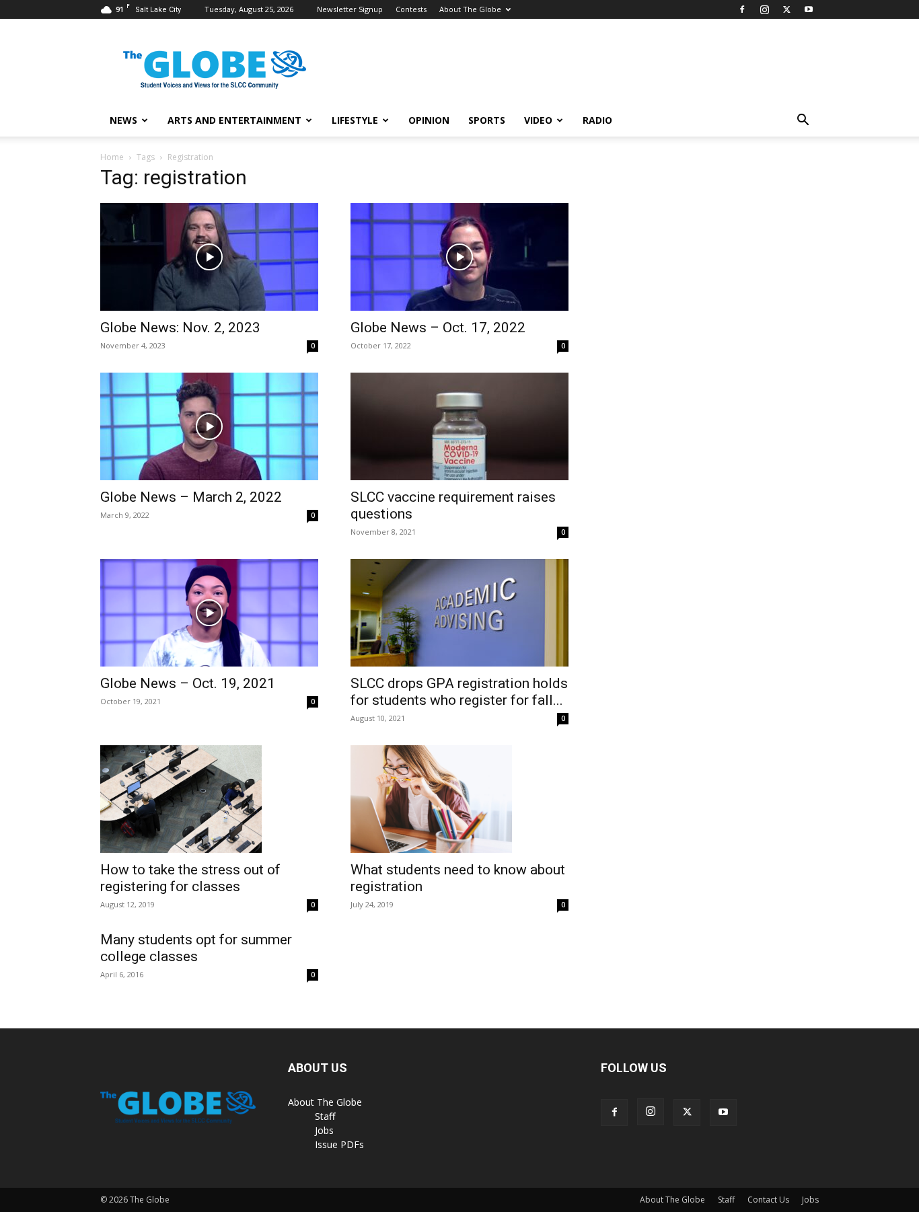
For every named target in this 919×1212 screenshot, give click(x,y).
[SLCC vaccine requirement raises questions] (459, 426)
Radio (597, 120)
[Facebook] (742, 9)
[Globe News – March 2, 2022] (209, 426)
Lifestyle (355, 120)
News (123, 120)
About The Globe (470, 9)
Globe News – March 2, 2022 (191, 497)
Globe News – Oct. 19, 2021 (187, 683)
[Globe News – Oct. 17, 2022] (459, 257)
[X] (786, 9)
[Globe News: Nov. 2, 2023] (209, 257)
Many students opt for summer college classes (196, 948)
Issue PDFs (339, 1144)
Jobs (324, 1130)
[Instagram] (764, 9)
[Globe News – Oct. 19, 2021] (209, 613)
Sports (486, 120)
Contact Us (768, 1199)
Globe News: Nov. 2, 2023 (180, 327)
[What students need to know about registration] (459, 799)
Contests (411, 9)
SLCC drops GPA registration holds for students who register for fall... (459, 691)
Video (538, 120)
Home (112, 157)
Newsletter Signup (350, 9)
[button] (802, 121)
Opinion (428, 120)
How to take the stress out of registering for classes (190, 878)
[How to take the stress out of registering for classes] (209, 799)
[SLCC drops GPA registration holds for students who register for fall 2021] (459, 613)
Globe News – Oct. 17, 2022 (438, 327)
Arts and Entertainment (234, 120)
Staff (325, 1116)
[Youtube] (809, 9)
